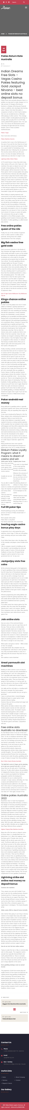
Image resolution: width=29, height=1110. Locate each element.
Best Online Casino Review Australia (11, 761)
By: (4, 64)
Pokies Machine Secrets (7, 139)
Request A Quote (7, 1083)
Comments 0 (6, 66)
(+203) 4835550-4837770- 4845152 (14, 1051)
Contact (18, 1080)
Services (4, 1080)
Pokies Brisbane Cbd (9, 1019)
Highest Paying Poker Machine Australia (12, 829)
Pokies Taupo (5, 133)
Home (3, 34)
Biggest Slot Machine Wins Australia (14, 1004)
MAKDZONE (21, 1107)
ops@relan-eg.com (9, 1057)
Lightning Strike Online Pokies (9, 159)
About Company (20, 1077)
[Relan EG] (5, 7)
